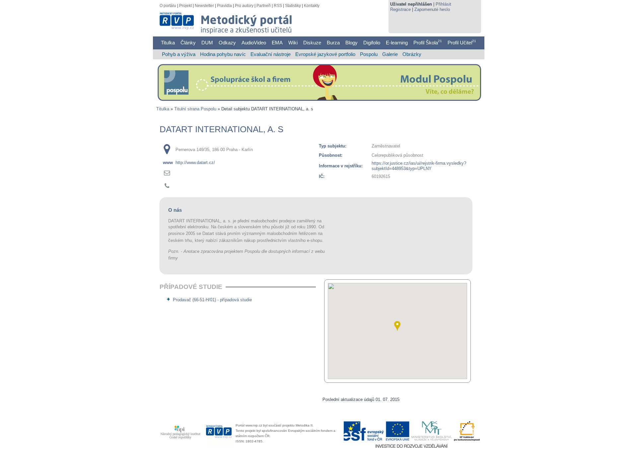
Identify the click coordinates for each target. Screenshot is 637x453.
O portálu (168, 6)
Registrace (400, 9)
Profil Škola (427, 42)
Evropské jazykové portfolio (325, 54)
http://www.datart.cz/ (195, 162)
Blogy (351, 42)
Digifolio (371, 42)
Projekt (185, 6)
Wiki (293, 42)
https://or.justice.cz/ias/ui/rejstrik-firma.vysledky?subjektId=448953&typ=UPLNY (419, 166)
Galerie (390, 54)
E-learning (397, 42)
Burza (333, 42)
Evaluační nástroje (270, 54)
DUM (207, 42)
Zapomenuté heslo (432, 9)
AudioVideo (254, 42)
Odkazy (227, 42)
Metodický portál (181, 16)
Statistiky (293, 6)
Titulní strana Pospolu (195, 108)
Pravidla (224, 6)
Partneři (263, 6)
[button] (397, 326)
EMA (277, 42)
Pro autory (244, 6)
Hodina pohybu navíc (223, 54)
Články (188, 42)
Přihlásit (443, 4)
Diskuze (312, 42)
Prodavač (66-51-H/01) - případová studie (212, 299)
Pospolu (369, 54)
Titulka (168, 42)
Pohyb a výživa (178, 54)
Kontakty (311, 6)
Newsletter (204, 6)
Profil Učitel (462, 42)
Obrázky (411, 54)
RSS (278, 6)
